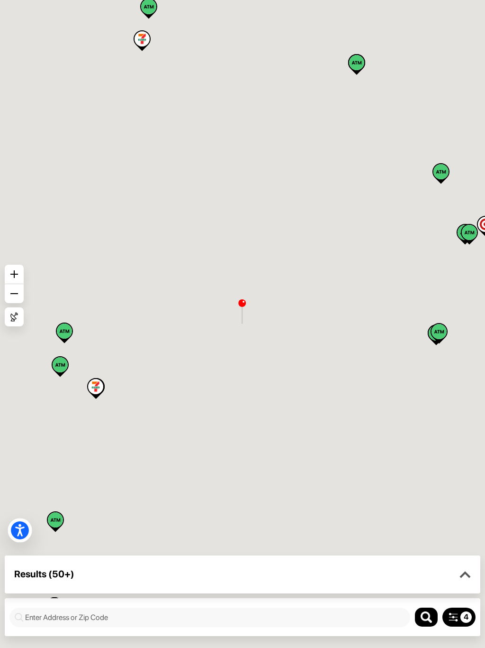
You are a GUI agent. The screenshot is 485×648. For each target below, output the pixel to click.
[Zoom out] (14, 293)
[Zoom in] (14, 274)
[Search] (426, 617)
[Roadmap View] (14, 316)
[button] (465, 575)
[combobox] (214, 617)
